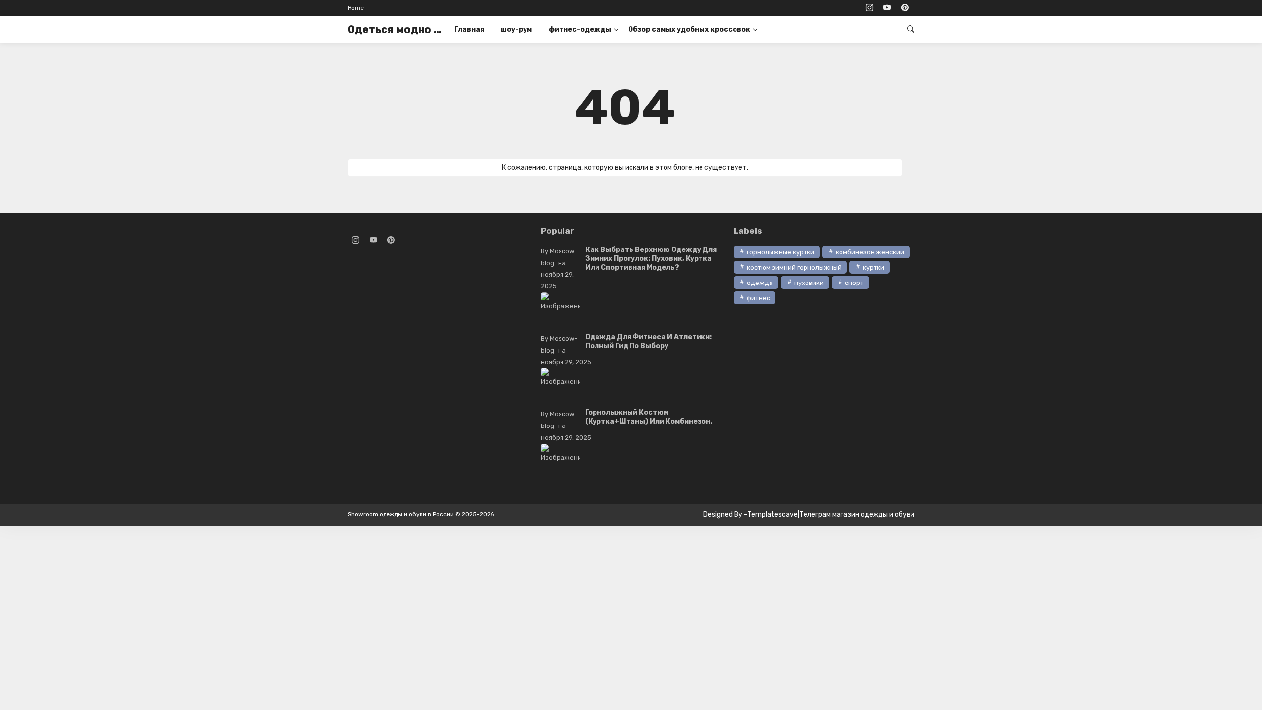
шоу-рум (516, 29)
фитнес (758, 298)
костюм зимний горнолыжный (794, 267)
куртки (873, 267)
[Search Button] (910, 29)
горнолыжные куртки (780, 252)
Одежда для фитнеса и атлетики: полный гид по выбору (648, 341)
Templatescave (772, 514)
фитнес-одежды (580, 29)
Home (356, 7)
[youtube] (887, 8)
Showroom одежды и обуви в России (401, 514)
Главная (469, 29)
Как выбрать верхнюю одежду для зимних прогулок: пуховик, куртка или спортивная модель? (651, 259)
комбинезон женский (870, 252)
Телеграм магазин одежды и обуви (856, 514)
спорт (854, 282)
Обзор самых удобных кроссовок (689, 29)
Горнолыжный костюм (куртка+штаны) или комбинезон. (648, 417)
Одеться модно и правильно (397, 29)
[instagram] (869, 8)
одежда (760, 282)
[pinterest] (904, 8)
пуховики (809, 282)
